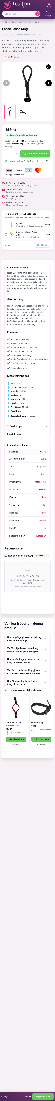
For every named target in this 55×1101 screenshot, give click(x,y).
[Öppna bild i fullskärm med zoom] (48, 66)
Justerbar (41, 535)
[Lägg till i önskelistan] (47, 161)
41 (38, 466)
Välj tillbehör (42, 245)
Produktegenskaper (17, 445)
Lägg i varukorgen (37, 153)
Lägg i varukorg (16, 739)
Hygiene (19, 223)
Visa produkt (15, 744)
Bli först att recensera (23, 35)
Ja (45, 528)
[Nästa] (48, 83)
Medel (42, 520)
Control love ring (13, 722)
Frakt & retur (14, 433)
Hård (43, 512)
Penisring (16, 22)
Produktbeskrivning (18, 267)
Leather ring (37, 722)
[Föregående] (6, 83)
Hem (7, 22)
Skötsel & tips (14, 426)
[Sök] (37, 13)
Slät (44, 504)
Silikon (42, 489)
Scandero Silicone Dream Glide (27, 233)
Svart (43, 474)
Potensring (40, 481)
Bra (44, 497)
